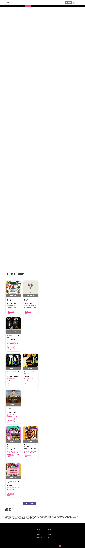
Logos (49, 537)
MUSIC (33, 6)
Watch (12, 295)
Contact (50, 534)
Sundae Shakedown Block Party (13, 485)
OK (60, 545)
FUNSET (27, 376)
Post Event (39, 532)
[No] (83, 546)
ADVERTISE (53, 6)
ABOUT (60, 6)
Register (50, 532)
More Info (11, 311)
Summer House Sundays (12, 376)
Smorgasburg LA (13, 303)
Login (49, 529)
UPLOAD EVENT (68, 6)
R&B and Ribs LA (30, 449)
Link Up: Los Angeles (28, 303)
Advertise (39, 537)
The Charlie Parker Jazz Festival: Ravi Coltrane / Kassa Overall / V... (12, 340)
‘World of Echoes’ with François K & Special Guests (13, 412)
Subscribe (68, 2)
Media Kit (39, 534)
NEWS (39, 6)
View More (30, 503)
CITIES (27, 6)
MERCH (45, 6)
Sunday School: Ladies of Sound (12, 449)
